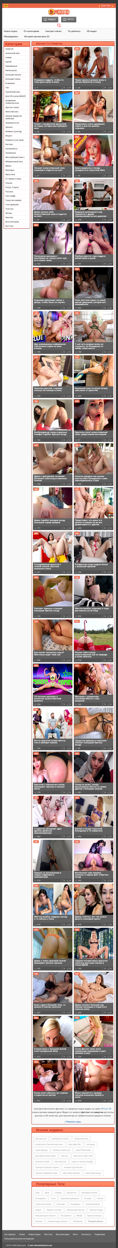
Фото (75, 1234)
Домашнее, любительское (12, 101)
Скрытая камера (13, 200)
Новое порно (10, 31)
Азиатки (9, 49)
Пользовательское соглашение (19, 1239)
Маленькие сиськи (76, 1210)
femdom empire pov (62, 1150)
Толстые (9, 209)
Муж (47, 1193)
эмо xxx (64, 1156)
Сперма (58, 1193)
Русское (9, 191)
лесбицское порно (60, 1138)
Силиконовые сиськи (57, 1221)
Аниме (8, 57)
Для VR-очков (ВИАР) (15, 96)
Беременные (11, 66)
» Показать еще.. (73, 1121)
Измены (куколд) (13, 131)
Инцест (8, 136)
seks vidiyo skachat (71, 1173)
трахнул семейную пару (46, 1173)
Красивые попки (89, 1193)
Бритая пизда (96, 1210)
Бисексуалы (11, 70)
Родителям (100, 1234)
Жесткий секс (11, 112)
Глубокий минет (92, 1204)
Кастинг (9, 144)
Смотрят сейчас (53, 31)
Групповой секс (12, 92)
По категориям (31, 31)
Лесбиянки (10, 153)
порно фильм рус (93, 1173)
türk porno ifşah (42, 1161)
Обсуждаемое (11, 36)
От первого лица (13, 179)
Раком (100, 1198)
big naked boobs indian (45, 1156)
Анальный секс (12, 53)
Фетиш (8, 213)
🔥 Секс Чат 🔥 (106, 5)
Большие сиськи (13, 75)
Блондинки (40, 1198)
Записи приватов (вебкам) (13, 117)
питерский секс (81, 1138)
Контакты (86, 1234)
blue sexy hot (60, 1161)
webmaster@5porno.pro (43, 1245)
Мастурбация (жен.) (14, 157)
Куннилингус (11, 148)
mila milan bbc (74, 1144)
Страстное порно (43, 1204)
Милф (79, 1215)
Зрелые (9, 127)
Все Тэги (9, 226)
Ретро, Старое (12, 187)
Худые (38, 1210)
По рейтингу (74, 31)
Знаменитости (12, 123)
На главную (9, 1234)
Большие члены (12, 79)
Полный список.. (96, 1221)
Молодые (9, 170)
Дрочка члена (12, 107)
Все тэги (48, 1234)
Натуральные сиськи (45, 1215)
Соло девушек (12, 204)
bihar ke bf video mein (83, 1156)
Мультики (10, 174)
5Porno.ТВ (106, 1109)
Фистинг (9, 217)
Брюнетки (71, 1193)
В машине (10, 83)
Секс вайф (10, 196)
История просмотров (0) (36, 36)
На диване (75, 1204)
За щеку (88, 1198)
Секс (37, 1193)
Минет (8, 166)
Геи (7, 87)
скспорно (90, 1144)
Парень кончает (54, 1210)
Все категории (12, 222)
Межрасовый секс (14, 161)
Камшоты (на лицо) (14, 140)
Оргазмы (61, 1204)
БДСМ (8, 62)
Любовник (78, 1221)
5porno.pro (21, 1245)
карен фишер (41, 1150)
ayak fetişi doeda (83, 1150)
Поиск (22, 1234)
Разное (8, 183)
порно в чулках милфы (82, 1161)
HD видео (92, 31)
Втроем (38, 1221)
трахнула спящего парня (47, 1167)
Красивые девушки (70, 1198)
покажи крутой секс (73, 1167)
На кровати (65, 1215)
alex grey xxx (41, 1138)
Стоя (53, 1198)
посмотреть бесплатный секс (49, 1144)
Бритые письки (94, 1215)
